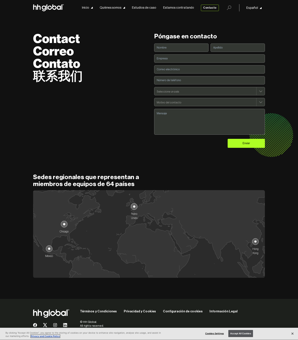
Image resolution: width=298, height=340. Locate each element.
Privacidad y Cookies (140, 311)
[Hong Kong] (255, 241)
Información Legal (223, 311)
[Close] (292, 333)
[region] (149, 334)
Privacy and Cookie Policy (45, 336)
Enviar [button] (246, 143)
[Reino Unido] (134, 206)
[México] (49, 248)
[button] (35, 326)
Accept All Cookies (240, 333)
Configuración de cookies (183, 311)
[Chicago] (64, 224)
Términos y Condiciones (98, 311)
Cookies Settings (214, 333)
